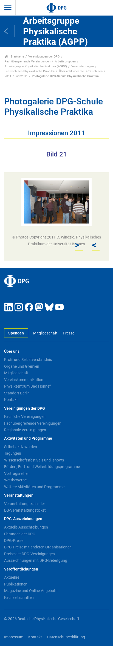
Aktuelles (11, 577)
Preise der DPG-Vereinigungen (29, 554)
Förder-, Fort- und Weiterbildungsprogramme (42, 466)
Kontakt (11, 399)
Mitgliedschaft (45, 333)
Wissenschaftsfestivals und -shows (34, 460)
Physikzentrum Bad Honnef (27, 386)
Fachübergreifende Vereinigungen (27, 61)
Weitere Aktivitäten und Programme (34, 487)
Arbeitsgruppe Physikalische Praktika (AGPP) (36, 66)
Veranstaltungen (82, 66)
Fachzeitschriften (19, 597)
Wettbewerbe (15, 480)
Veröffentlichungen (21, 569)
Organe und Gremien (21, 366)
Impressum (13, 637)
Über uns (11, 351)
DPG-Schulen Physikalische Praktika (30, 71)
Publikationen (15, 584)
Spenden (16, 333)
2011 (8, 76)
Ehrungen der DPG (19, 534)
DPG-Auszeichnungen (23, 519)
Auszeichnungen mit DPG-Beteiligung (35, 560)
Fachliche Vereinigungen (25, 416)
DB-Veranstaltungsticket (25, 510)
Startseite (17, 56)
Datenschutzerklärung (66, 637)
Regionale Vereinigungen (25, 430)
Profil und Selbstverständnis (28, 359)
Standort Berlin (17, 393)
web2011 (22, 76)
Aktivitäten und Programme (28, 438)
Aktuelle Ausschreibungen (26, 527)
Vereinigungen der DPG (44, 56)
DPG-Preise (13, 540)
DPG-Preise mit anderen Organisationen (38, 547)
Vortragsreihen (17, 473)
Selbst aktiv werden (20, 447)
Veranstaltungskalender (24, 504)
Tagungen (12, 453)
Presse (68, 333)
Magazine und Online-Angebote (30, 590)
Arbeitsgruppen (65, 61)
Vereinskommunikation (23, 380)
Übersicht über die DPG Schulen (81, 71)
